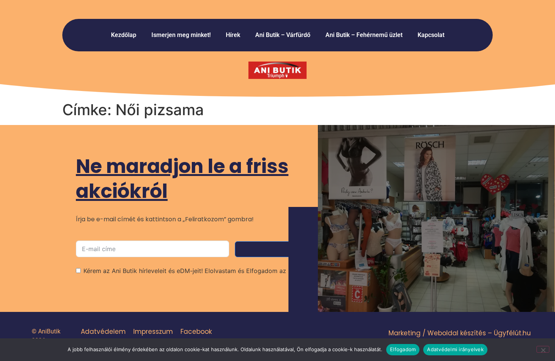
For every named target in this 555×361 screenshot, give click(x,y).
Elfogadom (403, 349)
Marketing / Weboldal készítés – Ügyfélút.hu (459, 333)
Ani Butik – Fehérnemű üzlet (363, 35)
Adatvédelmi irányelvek (455, 349)
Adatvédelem (103, 331)
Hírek (233, 35)
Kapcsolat (431, 35)
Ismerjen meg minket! (181, 35)
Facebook (196, 331)
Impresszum (153, 331)
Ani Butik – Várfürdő (282, 35)
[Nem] (542, 349)
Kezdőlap (123, 35)
